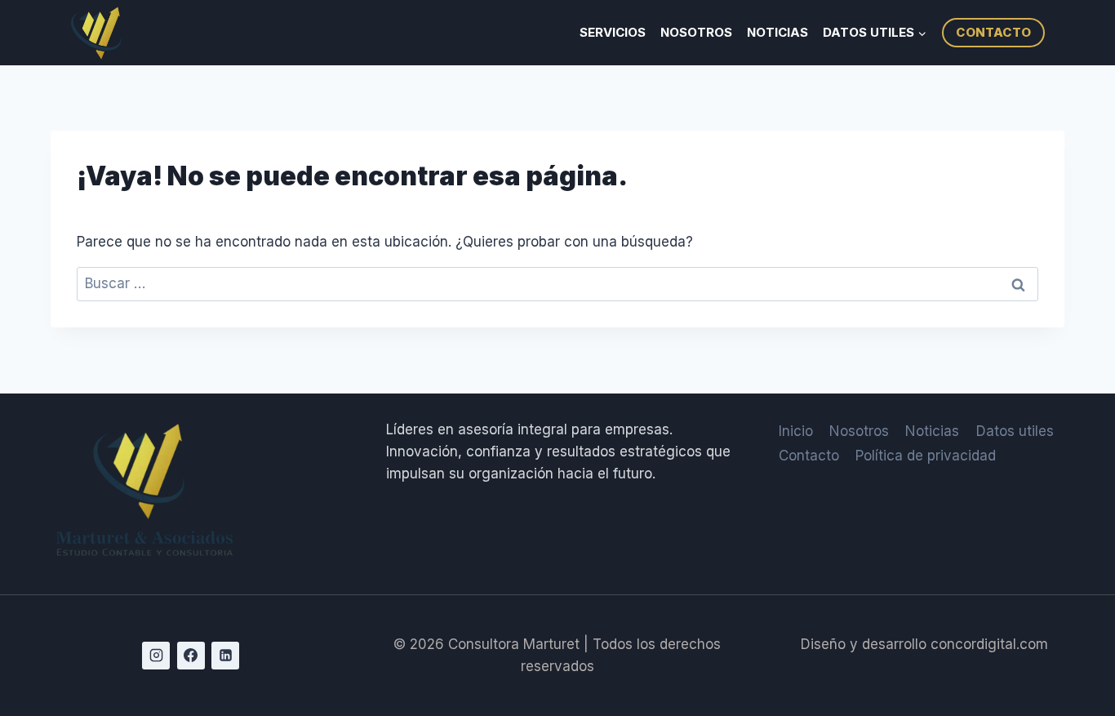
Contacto (809, 455)
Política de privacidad (925, 455)
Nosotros (859, 431)
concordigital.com (989, 644)
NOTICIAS (777, 32)
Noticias (932, 431)
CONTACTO (993, 32)
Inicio (796, 431)
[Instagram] (156, 655)
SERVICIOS (613, 32)
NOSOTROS (696, 32)
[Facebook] (191, 655)
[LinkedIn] (225, 655)
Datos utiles (1015, 431)
